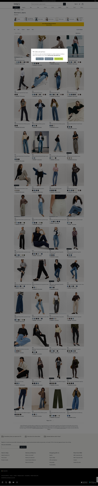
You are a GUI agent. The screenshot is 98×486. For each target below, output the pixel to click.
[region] (49, 55)
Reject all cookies (49, 58)
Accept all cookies (58, 58)
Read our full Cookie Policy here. (54, 55)
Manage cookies (39, 58)
